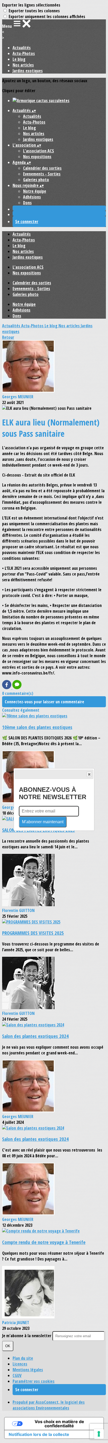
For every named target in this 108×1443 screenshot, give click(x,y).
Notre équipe (34, 191)
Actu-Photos (24, 53)
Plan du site (23, 1358)
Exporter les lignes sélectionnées (31, 5)
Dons (27, 203)
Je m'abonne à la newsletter (27, 1336)
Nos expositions (37, 156)
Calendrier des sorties (42, 168)
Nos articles (23, 65)
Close (89, 774)
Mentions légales (28, 1370)
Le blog (19, 59)
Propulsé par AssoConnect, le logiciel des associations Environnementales (49, 1405)
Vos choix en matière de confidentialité (59, 1423)
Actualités (22, 48)
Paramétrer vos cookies (34, 1381)
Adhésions (32, 197)
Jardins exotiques (28, 71)
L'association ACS (38, 151)
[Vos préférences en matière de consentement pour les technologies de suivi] (99, 1434)
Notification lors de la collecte (39, 1434)
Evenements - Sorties (42, 174)
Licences (20, 1364)
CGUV (17, 1375)
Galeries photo (36, 180)
